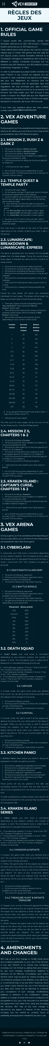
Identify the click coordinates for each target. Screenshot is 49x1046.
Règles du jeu (29, 1032)
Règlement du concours (12, 1032)
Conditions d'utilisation (25, 1035)
